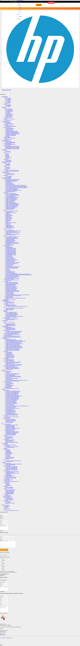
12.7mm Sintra (8, 158)
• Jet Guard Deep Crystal (9, 421)
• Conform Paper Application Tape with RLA (12, 388)
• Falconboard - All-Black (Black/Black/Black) (12, 133)
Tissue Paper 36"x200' (9, 244)
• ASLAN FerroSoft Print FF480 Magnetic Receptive (11, 336)
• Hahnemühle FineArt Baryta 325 (11, 323)
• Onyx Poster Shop (8, 501)
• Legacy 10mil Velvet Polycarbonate (11, 406)
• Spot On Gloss (8, 269)
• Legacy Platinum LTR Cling (10, 272)
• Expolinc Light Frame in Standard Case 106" (12, 350)
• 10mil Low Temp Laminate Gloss (11, 420)
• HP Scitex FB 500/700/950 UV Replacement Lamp (13, 460)
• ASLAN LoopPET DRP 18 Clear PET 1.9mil (12, 234)
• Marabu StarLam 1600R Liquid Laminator (12, 481)
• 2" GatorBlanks (8, 106)
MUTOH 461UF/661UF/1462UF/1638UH (12, 442)
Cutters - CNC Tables (7, 465)
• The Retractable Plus (9, 352)
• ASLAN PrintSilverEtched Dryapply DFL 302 (13, 179)
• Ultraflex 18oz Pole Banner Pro (10, 206)
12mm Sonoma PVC (9, 160)
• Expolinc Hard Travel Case (10, 363)
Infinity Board (6, 175)
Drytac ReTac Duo (8, 386)
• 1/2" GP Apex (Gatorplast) (10, 174)
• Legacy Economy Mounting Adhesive (11, 374)
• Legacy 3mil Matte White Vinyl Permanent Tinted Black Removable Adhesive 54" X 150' (19, 274)
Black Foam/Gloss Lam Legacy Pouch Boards (12, 148)
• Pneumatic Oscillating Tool (10, 458)
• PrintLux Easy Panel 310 (9, 309)
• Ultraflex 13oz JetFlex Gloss (10, 201)
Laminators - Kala (6, 482)
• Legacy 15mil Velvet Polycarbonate (11, 402)
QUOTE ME (2, 575)
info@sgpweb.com (3, 634)
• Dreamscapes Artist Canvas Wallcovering (12, 283)
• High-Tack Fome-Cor (9, 117)
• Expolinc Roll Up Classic (9, 355)
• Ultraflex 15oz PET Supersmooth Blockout (12, 205)
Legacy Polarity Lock (7, 330)
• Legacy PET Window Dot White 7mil (11, 188)
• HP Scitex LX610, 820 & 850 (10, 427)
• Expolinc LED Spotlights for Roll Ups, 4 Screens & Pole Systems (15, 341)
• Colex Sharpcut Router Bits (10, 447)
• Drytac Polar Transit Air (9, 264)
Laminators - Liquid (7, 480)
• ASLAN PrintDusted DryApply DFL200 (12, 180)
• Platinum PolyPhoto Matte (10, 308)
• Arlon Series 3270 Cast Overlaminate (11, 394)
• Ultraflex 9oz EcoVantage (10, 209)
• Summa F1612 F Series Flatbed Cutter (11, 466)
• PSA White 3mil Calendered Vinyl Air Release (13, 278)
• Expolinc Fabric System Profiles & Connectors (13, 344)
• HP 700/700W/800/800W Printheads (11, 433)
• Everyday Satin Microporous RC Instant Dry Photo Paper (14, 316)
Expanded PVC (4, 149)
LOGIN (1, 516)
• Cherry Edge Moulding (9, 125)
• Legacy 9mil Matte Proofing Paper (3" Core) (12, 236)
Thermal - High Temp (7, 417)
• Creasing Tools (8, 455)
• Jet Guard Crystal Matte (9, 422)
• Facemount (7, 372)
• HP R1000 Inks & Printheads (10, 425)
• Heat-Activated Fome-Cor (10, 114)
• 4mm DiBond (8, 165)
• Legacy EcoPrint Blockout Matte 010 (11, 237)
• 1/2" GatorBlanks (8, 104)
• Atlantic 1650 (8, 483)
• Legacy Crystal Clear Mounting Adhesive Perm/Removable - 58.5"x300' (16, 380)
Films (4, 229)
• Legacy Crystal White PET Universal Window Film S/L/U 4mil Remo (16, 187)
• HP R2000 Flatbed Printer (10, 493)
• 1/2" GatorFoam (8, 99)
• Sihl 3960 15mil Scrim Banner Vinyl (11, 305)
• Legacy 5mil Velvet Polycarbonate (11, 401)
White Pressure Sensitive (7, 381)
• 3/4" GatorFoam (8, 100)
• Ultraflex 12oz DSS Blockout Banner (11, 199)
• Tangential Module (9, 452)
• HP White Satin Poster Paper (10, 241)
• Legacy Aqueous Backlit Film (10, 302)
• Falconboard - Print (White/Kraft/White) (12, 131)
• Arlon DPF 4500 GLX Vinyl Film (11, 248)
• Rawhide (7, 221)
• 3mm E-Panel (8, 167)
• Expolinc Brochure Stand (9, 359)
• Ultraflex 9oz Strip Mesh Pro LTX (11, 198)
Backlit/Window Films (7, 178)
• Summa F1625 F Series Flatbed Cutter (11, 467)
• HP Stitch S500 (8, 495)
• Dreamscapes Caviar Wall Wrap (10, 285)
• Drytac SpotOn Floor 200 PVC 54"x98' (12, 268)
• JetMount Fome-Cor (9, 115)
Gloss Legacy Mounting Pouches (10, 144)
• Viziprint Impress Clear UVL (10, 191)
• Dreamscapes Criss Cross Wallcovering (12, 286)
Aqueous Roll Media (5, 300)
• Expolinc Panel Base (9, 353)
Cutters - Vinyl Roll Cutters (8, 476)
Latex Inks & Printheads (7, 424)
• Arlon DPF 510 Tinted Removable (11, 252)
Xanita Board (7, 136)
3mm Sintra (7, 155)
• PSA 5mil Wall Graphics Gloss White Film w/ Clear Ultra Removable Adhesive (17, 294)
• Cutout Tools (8, 454)
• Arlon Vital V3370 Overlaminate (11, 413)
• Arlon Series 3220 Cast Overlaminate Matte (12, 393)
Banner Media (6, 192)
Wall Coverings (6, 281)
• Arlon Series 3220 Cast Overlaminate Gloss (12, 391)
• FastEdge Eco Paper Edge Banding (11, 126)
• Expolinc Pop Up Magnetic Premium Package (12, 368)
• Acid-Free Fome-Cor (9, 113)
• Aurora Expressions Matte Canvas (11, 212)
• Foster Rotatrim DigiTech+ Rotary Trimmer (12, 471)
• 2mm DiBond (8, 163)
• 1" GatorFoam (8, 101)
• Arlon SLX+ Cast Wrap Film (10, 261)
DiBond (5, 162)
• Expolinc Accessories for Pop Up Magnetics (12, 348)
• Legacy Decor (6, 298)
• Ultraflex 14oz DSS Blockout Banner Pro (12, 204)
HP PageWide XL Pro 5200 (8, 496)
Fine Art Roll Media (5, 320)
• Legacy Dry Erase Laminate (10, 404)
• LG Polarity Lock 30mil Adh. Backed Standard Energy (14, 331)
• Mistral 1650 (8, 484)
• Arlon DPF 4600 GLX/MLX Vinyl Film (12, 259)
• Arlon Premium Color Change (10, 260)
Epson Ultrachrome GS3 (9, 437)
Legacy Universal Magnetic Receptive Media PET (13, 334)
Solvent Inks (5, 435)
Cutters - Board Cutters (7, 463)
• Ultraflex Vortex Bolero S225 (10, 227)
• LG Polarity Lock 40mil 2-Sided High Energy (12, 332)
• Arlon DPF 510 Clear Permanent (11, 250)
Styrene (5, 509)
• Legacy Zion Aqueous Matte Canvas (11, 317)
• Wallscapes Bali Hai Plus (9, 297)
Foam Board (4, 107)
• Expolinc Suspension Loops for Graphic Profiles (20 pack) (14, 343)
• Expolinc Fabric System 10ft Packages (11, 367)
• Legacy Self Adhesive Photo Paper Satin (12, 314)
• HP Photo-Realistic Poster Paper (10, 240)
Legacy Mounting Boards (7, 141)
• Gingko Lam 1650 (8, 485)
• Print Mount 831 (8, 384)
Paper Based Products (7, 127)
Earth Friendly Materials (5, 121)
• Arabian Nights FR (9, 211)
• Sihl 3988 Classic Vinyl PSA (10, 319)
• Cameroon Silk (8, 214)
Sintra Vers (5, 150)
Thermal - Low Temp (7, 418)
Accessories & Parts (5, 443)
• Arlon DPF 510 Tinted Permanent (11, 251)
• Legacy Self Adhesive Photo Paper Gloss (12, 313)
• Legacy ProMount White (9, 383)
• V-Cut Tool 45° (8, 456)
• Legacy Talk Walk (8, 228)
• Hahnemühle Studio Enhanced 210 (11, 325)
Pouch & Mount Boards (5, 140)
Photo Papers (6, 311)
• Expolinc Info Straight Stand (10, 360)
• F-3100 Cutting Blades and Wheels (11, 444)
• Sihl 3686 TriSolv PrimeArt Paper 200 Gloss (12, 242)
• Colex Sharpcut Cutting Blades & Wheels (12, 446)
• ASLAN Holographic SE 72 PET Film (10, 299)
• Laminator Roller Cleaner (9, 461)
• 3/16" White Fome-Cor (9, 109)
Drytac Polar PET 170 (9, 139)
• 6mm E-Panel (8, 168)
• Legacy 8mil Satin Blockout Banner (11, 193)
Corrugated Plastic (6, 506)
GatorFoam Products (5, 96)
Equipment (3, 462)
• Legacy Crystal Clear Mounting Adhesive (12, 378)
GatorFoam (5, 97)
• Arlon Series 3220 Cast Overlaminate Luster (12, 392)
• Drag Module (8, 449)
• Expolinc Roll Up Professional (10, 356)
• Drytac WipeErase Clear (9, 409)
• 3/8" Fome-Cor (8, 112)
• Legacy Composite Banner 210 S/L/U (11, 196)
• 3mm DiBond (8, 164)
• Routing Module (8, 451)
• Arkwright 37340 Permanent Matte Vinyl (12, 318)
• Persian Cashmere (8, 219)
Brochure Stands (6, 358)
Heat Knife (5, 448)
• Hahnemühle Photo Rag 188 (10, 324)
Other (4, 459)
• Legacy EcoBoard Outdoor (10, 123)
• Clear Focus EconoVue (9, 183)
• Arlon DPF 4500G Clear (9, 182)
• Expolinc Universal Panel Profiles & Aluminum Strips (14, 346)
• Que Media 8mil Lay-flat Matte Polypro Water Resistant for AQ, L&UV (16, 306)
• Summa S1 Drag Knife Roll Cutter (11, 477)
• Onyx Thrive (8, 502)
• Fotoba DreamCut (8, 474)
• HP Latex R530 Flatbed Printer (10, 489)
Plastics (3, 504)
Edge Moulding (6, 124)
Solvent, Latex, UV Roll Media (6, 177)
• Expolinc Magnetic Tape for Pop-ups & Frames (13, 349)
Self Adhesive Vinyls (7, 245)
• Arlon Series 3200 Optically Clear (11, 411)
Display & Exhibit (4, 337)
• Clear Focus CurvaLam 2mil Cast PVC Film (12, 408)
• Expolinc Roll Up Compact (10, 357)
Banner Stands (6, 351)
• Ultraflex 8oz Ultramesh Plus (10, 208)
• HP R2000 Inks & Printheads (10, 426)
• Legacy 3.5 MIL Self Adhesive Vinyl (11, 273)
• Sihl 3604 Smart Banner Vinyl (10, 304)
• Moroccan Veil (8, 216)
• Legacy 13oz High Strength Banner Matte (12, 194)
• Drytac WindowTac (9, 371)
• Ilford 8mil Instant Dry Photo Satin (11, 315)
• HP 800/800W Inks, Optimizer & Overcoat (12, 432)
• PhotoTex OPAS (8, 220)
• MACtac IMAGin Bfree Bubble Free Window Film (13, 190)
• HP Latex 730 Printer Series (10, 491)
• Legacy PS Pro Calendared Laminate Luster (12, 396)
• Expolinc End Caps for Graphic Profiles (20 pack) (13, 342)
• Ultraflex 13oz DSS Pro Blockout (11, 200)
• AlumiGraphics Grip (9, 246)
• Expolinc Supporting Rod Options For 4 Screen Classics (14, 340)
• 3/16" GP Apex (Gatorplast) (10, 173)
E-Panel (5, 166)
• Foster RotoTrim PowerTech (10, 472)
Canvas (5, 321)
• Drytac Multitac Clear (9, 379)
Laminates (3, 389)
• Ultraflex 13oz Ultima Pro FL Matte (11, 202)
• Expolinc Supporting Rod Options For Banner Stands (14, 347)
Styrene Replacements (7, 122)
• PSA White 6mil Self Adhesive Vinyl (11, 277)
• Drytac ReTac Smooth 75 (9, 292)
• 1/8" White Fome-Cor (9, 108)
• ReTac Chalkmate (8, 280)
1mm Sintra (7, 153)
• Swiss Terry (7, 224)
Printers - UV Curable (7, 497)
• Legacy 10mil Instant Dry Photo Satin (11, 312)
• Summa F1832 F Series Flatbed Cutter (11, 468)
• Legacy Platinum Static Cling (10, 271)
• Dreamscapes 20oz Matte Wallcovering (11, 282)
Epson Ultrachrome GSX (9, 438)
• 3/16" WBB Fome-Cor (9, 111)
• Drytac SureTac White (9, 382)
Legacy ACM (6, 169)
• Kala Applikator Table (9, 479)
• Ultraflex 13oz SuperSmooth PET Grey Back (12, 203)
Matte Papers (6, 310)
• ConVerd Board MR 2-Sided (10, 128)
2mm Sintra (7, 154)
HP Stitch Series (6, 494)
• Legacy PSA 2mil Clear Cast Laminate (11, 403)
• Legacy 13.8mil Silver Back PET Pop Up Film (13, 232)
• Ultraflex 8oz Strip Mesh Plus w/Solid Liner (12, 197)
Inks (2, 423)
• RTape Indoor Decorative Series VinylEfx (12, 279)
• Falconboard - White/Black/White (11, 135)
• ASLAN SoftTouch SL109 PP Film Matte (12, 414)
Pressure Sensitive (6, 390)
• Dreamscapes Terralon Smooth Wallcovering (12, 290)
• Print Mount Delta (8, 377)
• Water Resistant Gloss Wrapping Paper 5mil (12, 243)
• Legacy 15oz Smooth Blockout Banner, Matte (12, 195)
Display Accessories (7, 338)
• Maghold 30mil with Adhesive (10, 328)
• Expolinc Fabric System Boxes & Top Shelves (13, 345)
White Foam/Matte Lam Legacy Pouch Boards (12, 146)
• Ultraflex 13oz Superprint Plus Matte (11, 207)
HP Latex (5, 488)
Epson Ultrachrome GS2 (9, 436)
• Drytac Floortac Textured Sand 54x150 (11, 263)
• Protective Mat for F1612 (9, 453)
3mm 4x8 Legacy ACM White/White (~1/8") (12, 171)
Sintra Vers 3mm (8, 151)
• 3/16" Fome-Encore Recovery (10, 118)
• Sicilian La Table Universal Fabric (11, 222)
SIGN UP (1, 530)
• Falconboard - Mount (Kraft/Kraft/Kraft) (12, 132)
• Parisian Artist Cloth (9, 218)
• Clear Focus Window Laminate (10, 407)
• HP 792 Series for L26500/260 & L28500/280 (13, 428)
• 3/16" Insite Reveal (9, 120)
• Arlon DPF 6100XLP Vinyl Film (11, 253)
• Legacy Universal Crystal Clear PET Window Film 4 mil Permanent (16, 185)
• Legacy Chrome (8, 233)
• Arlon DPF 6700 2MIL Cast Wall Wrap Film (12, 291)
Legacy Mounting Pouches (8, 143)
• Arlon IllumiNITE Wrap (9, 256)
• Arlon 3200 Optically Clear (10, 412)
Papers (5, 235)
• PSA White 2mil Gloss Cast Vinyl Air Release (12, 276)
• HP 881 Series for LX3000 (10, 430)
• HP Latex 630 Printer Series (10, 490)
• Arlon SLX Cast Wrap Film (10, 257)
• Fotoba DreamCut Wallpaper (10, 475)
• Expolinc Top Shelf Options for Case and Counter (13, 365)
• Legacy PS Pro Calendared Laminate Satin (12, 399)
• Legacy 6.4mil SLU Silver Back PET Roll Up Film (13, 230)
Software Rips (6, 500)
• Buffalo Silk (8, 213)
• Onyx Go (7, 503)
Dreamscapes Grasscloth (9, 296)
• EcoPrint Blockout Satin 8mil (10, 239)
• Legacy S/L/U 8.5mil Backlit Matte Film (12, 189)
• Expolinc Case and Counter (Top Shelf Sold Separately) (14, 364)
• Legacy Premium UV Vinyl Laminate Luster (12, 416)
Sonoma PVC (6, 159)
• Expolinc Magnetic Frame (10, 354)
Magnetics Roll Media (5, 326)
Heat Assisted (6, 415)
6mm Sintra (7, 156)
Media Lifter (5, 486)
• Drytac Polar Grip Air (9, 265)
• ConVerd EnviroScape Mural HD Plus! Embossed (13, 295)
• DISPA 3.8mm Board (9, 129)
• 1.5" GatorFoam (8, 102)
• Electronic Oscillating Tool (10, 457)
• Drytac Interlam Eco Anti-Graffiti (11, 410)
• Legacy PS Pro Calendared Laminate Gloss (12, 397)
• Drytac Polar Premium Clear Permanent (12, 267)
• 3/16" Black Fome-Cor (9, 110)
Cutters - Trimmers (6, 470)
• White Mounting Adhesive (10, 385)
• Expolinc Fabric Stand (9, 369)
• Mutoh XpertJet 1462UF (9, 499)
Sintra (4, 152)
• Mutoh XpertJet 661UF (9, 498)
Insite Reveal (6, 119)
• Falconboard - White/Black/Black (11, 134)
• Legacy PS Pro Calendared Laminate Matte (12, 398)
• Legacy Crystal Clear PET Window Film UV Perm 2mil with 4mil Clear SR (17, 186)
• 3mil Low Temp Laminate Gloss (11, 419)
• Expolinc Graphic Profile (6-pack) (11, 339)
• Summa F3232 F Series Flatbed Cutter (11, 469)
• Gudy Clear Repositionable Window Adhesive (13, 373)
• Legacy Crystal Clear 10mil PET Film (11, 231)
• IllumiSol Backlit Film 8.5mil (10, 184)
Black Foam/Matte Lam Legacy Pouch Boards (12, 147)
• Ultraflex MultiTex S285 (9, 226)
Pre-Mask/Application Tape (8, 387)
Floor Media (5, 138)
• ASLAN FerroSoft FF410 (8, 335)
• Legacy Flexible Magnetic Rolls (10, 329)
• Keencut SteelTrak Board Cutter (10, 464)
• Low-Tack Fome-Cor (9, 116)
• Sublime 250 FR (8, 223)
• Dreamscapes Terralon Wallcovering (11, 289)
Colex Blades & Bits (7, 445)
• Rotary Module (8, 450)
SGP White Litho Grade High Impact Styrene (12, 510)
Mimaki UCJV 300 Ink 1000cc (10, 441)
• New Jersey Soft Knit (9, 217)
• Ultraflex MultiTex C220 (9, 225)
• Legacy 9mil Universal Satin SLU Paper (12, 238)
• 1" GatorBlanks (8, 105)
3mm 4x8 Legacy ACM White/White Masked (12, 170)
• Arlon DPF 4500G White (9, 258)
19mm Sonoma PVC (9, 161)
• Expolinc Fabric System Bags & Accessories (12, 362)
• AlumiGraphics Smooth (9, 247)
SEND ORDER (2, 591)
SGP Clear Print (8, 508)
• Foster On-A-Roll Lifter (9, 487)
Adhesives (3, 370)
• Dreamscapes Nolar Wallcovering (11, 287)
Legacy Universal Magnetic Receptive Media (10, 333)
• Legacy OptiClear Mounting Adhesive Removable (13, 376)
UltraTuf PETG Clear (7, 505)
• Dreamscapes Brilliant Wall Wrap (11, 284)
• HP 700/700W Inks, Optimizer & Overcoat (12, 431)
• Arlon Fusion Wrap (9, 255)
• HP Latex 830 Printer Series (10, 492)
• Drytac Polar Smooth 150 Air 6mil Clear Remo (13, 266)
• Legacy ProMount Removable (10, 375)
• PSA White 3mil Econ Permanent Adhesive (12, 275)
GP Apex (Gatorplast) (7, 172)
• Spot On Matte (8, 270)
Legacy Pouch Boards (7, 145)
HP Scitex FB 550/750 (9, 440)
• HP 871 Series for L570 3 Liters (10, 429)
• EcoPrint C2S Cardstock (9, 130)
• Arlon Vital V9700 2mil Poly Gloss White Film (13, 262)
